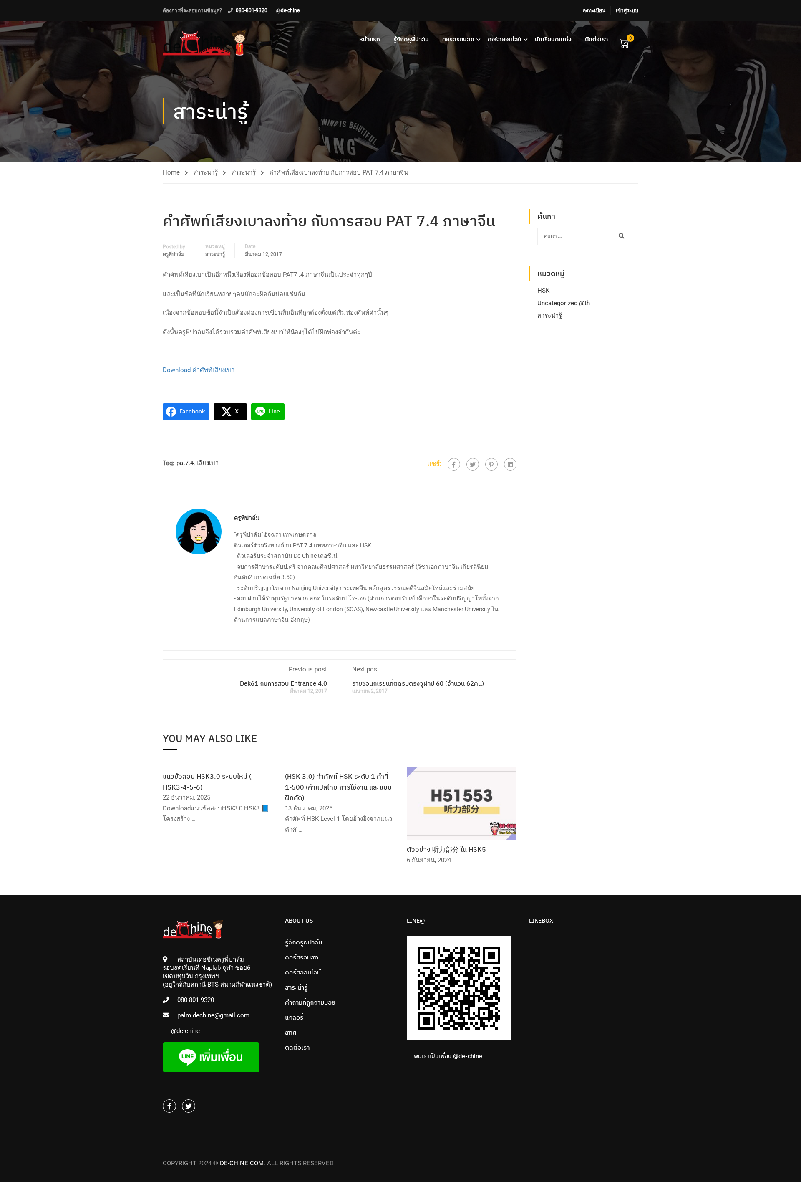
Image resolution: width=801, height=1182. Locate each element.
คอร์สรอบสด (458, 39)
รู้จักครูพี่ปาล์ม (411, 39)
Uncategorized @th (563, 303)
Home (171, 172)
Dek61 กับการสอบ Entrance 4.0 (283, 683)
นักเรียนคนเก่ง (553, 39)
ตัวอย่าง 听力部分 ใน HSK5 (446, 849)
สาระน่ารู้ (205, 172)
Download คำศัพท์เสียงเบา (198, 370)
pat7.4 (185, 463)
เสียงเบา (207, 463)
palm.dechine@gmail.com (213, 1015)
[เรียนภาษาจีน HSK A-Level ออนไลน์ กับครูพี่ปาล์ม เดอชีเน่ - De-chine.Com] (204, 42)
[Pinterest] (491, 464)
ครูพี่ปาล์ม (173, 254)
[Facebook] (454, 464)
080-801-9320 (251, 10)
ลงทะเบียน (594, 10)
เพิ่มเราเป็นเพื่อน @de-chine (447, 1056)
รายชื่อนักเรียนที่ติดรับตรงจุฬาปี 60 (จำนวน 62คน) (418, 683)
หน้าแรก (369, 39)
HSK (543, 290)
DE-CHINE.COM (242, 1163)
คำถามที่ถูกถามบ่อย (310, 1002)
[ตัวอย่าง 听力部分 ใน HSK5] (461, 803)
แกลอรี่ (294, 1017)
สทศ (291, 1032)
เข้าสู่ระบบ (627, 10)
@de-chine (288, 10)
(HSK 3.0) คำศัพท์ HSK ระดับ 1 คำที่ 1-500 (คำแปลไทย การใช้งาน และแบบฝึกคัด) (338, 787)
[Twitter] (472, 464)
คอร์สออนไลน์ (504, 39)
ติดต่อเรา (596, 39)
